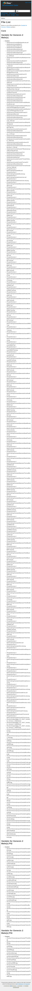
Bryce (17, 15)
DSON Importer (12, 13)
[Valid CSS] (25, 986)
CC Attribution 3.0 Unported (23, 984)
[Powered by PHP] (13, 986)
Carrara (8, 15)
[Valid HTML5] (19, 986)
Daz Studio (3, 15)
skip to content (28, 2)
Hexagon (13, 15)
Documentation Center (10, 5)
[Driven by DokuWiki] (16, 987)
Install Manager (4, 13)
